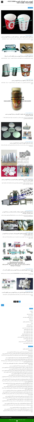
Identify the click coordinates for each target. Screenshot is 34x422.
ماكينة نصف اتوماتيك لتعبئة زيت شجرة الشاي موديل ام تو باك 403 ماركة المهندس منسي (20, 399)
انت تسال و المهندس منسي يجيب (29, 35)
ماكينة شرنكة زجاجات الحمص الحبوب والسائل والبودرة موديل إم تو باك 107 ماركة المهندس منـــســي (18, 390)
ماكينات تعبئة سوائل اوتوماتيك (28, 329)
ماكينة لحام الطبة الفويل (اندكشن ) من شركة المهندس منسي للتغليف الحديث (17, 292)
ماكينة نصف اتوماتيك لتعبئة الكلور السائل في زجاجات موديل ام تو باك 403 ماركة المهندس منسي (19, 403)
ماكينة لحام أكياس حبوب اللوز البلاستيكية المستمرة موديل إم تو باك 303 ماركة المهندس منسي (19, 359)
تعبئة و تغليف (31, 318)
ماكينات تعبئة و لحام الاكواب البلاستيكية (27, 335)
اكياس (32, 312)
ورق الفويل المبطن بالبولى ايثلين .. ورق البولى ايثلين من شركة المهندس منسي (17, 36)
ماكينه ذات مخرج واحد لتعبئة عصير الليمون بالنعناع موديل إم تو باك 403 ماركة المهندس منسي (19, 396)
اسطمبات (31, 311)
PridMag (10, 417)
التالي (15, 301)
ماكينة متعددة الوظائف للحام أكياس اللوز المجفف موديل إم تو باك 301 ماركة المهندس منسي (19, 357)
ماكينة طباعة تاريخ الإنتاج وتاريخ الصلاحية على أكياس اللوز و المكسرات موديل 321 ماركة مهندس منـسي (17, 353)
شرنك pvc (31, 320)
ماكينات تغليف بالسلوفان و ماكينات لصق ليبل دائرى (25, 337)
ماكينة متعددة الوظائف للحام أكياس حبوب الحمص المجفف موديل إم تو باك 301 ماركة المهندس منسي (18, 383)
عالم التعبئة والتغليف (30, 324)
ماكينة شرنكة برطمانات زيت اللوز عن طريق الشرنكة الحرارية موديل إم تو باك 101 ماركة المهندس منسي (17, 367)
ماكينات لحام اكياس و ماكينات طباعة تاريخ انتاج (26, 341)
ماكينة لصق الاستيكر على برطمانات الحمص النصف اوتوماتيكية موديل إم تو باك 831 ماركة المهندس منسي (17, 370)
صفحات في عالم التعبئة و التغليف (28, 321)
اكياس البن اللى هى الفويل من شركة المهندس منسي (22, 80)
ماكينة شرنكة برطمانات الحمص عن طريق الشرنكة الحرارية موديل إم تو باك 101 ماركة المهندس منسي (18, 392)
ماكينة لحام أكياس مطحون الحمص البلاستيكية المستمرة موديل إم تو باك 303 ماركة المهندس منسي (18, 386)
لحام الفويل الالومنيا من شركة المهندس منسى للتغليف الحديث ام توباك (18, 56)
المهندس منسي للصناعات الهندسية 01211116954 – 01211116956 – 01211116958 (20, 2)
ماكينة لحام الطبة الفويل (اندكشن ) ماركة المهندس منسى (21, 143)
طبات (32, 323)
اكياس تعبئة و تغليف (30, 314)
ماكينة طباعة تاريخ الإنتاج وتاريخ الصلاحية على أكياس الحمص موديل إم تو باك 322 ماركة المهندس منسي (17, 379)
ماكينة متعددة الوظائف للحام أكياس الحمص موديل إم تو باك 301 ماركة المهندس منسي (20, 384)
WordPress (6, 417)
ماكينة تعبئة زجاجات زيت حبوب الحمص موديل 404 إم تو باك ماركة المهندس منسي (21, 375)
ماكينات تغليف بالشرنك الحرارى (28, 338)
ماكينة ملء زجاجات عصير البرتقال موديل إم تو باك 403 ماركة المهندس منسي (21, 407)
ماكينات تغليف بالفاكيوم (29, 340)
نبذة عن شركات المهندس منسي (28, 343)
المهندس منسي (30, 315)
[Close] (32, 420)
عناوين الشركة (30, 350)
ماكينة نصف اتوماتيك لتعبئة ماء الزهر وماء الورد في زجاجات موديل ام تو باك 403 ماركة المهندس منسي (18, 397)
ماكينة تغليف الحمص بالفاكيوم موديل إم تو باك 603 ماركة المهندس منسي (22, 373)
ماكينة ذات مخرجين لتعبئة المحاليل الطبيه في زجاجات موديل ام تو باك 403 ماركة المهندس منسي (18, 409)
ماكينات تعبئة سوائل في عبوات (28, 332)
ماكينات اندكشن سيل (29, 326)
